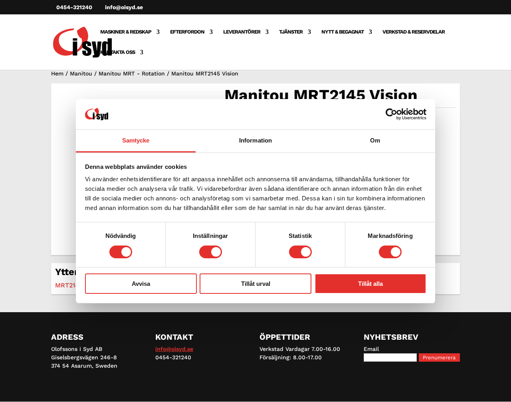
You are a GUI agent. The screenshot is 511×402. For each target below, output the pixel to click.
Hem (57, 73)
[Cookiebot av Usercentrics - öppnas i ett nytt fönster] (391, 114)
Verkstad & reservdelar (413, 32)
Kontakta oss (117, 52)
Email (371, 349)
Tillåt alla (370, 283)
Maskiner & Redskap (125, 32)
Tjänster (291, 32)
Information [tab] (255, 140)
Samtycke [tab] (136, 140)
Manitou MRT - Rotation (132, 73)
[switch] (210, 252)
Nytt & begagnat (342, 32)
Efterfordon (187, 32)
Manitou (81, 73)
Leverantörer (241, 32)
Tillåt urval (255, 283)
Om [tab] (375, 140)
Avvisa (141, 283)
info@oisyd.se (174, 349)
